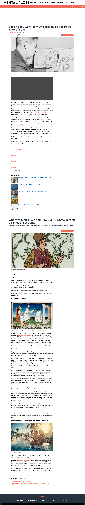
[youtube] (82, 6)
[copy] (19, 35)
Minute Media (39, 503)
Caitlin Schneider (14, 32)
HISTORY (68, 2)
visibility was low (15, 472)
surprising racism (22, 125)
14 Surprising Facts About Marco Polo (21, 481)
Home (12, 489)
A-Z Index (54, 500)
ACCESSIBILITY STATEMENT (32, 500)
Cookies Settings (66, 500)
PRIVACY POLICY (55, 498)
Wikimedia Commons (16, 149)
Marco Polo (20, 293)
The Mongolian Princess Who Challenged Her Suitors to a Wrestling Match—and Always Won (31, 484)
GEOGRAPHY (60, 2)
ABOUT (17, 498)
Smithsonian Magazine (24, 460)
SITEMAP (43, 500)
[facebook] (72, 6)
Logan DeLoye (13, 228)
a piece (24, 137)
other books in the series (28, 135)
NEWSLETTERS (44, 498)
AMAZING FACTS (42, 2)
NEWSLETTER (33, 2)
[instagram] (77, 6)
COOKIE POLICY (66, 498)
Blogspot (13, 155)
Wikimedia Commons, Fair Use (28, 73)
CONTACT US (30, 498)
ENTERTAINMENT (51, 2)
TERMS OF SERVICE (19, 500)
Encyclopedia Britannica (24, 335)
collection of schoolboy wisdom (38, 112)
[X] (74, 6)
